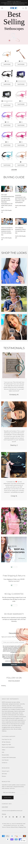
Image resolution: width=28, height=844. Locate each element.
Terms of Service (6, 827)
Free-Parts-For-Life (6, 739)
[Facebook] (2, 817)
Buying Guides (5, 755)
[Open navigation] (2, 8)
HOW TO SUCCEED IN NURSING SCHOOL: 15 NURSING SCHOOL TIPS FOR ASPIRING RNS (7, 231)
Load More (14, 169)
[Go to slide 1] (5, 61)
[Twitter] (6, 817)
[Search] (23, 8)
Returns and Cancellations (8, 747)
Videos (3, 750)
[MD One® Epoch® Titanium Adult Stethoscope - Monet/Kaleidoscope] (14, 299)
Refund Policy (14, 827)
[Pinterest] (13, 817)
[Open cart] (26, 8)
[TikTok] (20, 817)
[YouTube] (16, 817)
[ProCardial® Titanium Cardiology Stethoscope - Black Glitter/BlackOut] (14, 465)
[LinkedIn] (23, 817)
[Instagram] (9, 817)
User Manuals (5, 760)
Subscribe (14, 664)
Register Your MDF (6, 744)
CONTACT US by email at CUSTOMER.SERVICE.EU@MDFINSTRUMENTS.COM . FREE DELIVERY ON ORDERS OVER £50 (14, 3)
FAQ (3, 752)
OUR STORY (5, 807)
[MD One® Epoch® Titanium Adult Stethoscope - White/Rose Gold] (14, 414)
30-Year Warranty (6, 742)
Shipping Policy (22, 827)
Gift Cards (4, 773)
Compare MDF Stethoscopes (9, 757)
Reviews (4, 776)
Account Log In (5, 771)
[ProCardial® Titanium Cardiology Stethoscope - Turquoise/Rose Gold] (14, 365)
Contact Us (4, 762)
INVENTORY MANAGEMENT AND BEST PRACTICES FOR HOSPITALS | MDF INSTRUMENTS (20, 199)
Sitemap (4, 814)
